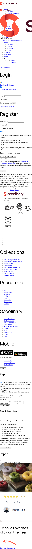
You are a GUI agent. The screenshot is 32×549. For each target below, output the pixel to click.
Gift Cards (7, 296)
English (13, 60)
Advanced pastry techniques (13, 262)
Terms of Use (24, 162)
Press (5, 330)
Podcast (6, 304)
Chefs (6, 56)
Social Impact (8, 325)
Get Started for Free (16, 41)
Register (3, 171)
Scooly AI (6, 298)
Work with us (8, 332)
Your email (3, 125)
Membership (8, 292)
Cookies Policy (8, 365)
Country (3, 153)
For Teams (7, 52)
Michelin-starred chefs (11, 269)
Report (7, 405)
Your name (4, 121)
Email (2, 96)
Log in (2, 41)
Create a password (7, 128)
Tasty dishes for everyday (12, 267)
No (1, 150)
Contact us (7, 329)
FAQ (5, 290)
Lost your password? (7, 106)
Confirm (8, 448)
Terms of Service (9, 363)
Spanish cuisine (9, 273)
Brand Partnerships (10, 323)
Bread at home (8, 271)
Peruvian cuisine (9, 275)
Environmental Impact (11, 327)
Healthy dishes (8, 263)
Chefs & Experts (9, 321)
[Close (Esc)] (0, 460)
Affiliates (6, 336)
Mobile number (8, 156)
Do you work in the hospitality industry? (12, 148)
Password (3, 100)
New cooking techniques (12, 260)
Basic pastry (8, 265)
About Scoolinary (9, 319)
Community (7, 54)
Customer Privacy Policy (8, 164)
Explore (6, 43)
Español (13, 62)
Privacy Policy (14, 190)
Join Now (7, 41)
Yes (28, 148)
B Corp (6, 334)
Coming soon (8, 302)
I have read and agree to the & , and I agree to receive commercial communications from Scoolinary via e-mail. (15, 165)
